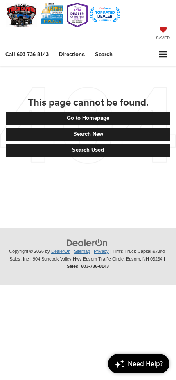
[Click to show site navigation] (163, 54)
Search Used (88, 150)
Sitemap (82, 251)
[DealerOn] (87, 243)
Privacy (101, 251)
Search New (88, 134)
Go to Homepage (88, 118)
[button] (27, 54)
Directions (72, 54)
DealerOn (60, 251)
